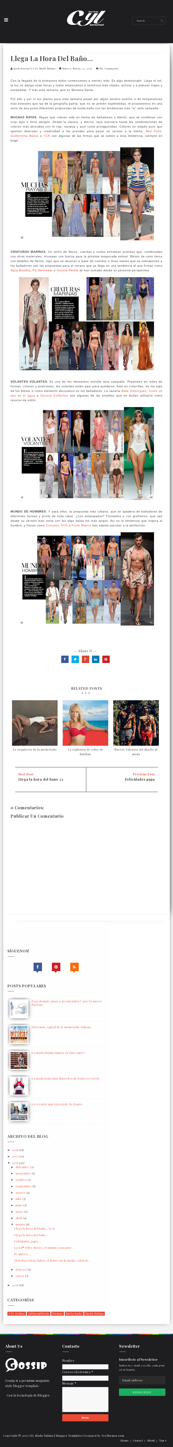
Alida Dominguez (134, 391)
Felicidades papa (140, 779)
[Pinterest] (56, 967)
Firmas (58, 1313)
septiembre (24, 1186)
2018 (15, 1150)
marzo (21, 1224)
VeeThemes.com (112, 1435)
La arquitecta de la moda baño (35, 749)
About (151, 1440)
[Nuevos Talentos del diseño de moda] (136, 723)
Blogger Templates (69, 1435)
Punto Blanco (81, 525)
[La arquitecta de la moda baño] (35, 723)
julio (19, 1199)
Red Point (154, 131)
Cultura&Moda (38, 1313)
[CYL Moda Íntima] (26, 1364)
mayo (20, 1211)
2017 (15, 1156)
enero (20, 1276)
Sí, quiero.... (22, 1254)
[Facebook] (38, 967)
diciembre (23, 1167)
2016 (15, 1163)
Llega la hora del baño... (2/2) (34, 1228)
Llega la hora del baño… (31, 1235)
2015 (15, 1285)
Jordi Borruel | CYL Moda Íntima (34, 68)
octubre (21, 1179)
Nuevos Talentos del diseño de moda (136, 752)
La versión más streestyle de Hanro (57, 1104)
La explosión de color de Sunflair (85, 752)
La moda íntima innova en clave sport (58, 1052)
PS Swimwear (42, 270)
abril (19, 1218)
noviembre (24, 1173)
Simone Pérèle (67, 270)
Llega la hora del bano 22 (41, 779)
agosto (21, 1192)
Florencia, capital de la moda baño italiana (61, 1027)
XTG (64, 525)
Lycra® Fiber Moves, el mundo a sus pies (42, 1247)
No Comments (109, 68)
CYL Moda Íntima (41, 1435)
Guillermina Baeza (25, 135)
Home (124, 1440)
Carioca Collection (55, 395)
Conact (138, 1440)
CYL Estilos (17, 1313)
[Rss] (74, 967)
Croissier (52, 525)
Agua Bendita (21, 270)
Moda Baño (74, 1313)
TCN (46, 135)
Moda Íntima (94, 1313)
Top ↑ (163, 1440)
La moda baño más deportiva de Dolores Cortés (66, 1078)
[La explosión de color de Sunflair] (85, 723)
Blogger (43, 1395)
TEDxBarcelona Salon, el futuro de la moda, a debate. (51, 1260)
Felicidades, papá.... (27, 1241)
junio (19, 1205)
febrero (22, 1269)
